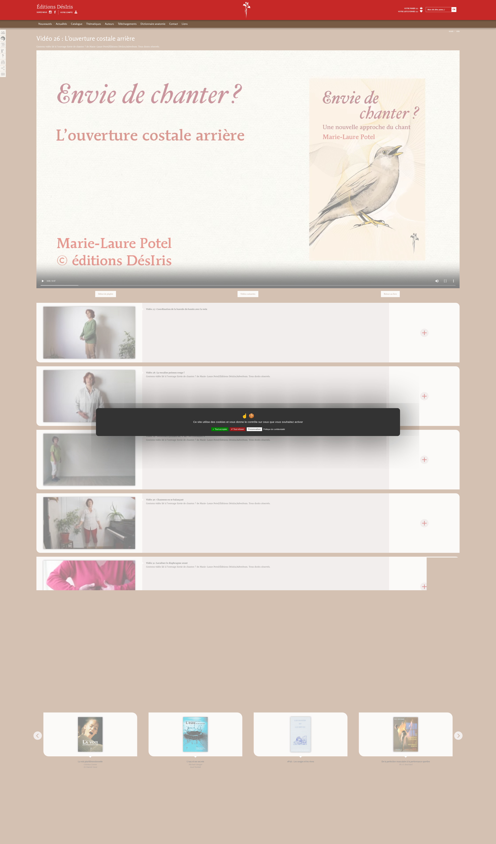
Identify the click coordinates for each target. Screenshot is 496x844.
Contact (173, 23)
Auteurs (109, 23)
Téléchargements (127, 23)
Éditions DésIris (55, 7)
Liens (185, 23)
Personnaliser (254, 429)
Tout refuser (238, 429)
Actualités (61, 23)
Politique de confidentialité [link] (274, 429)
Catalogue (76, 23)
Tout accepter (220, 429)
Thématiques (93, 23)
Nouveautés (45, 23)
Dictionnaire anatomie (153, 23)
